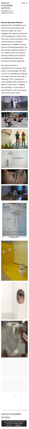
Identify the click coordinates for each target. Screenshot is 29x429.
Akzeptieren (18, 425)
